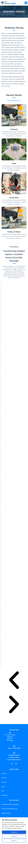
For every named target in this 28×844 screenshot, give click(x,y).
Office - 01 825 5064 (14, 748)
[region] (14, 830)
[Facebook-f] (12, 763)
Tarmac (16, 808)
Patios (9, 804)
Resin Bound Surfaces (8, 808)
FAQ (3, 791)
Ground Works (15, 804)
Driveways (4, 804)
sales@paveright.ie (14, 755)
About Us (4, 773)
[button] (26, 3)
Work (3, 786)
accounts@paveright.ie (14, 759)
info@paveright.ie (14, 757)
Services (4, 777)
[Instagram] (16, 763)
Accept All (14, 832)
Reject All (14, 840)
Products (4, 782)
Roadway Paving (6, 813)
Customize (14, 836)
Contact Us (5, 795)
